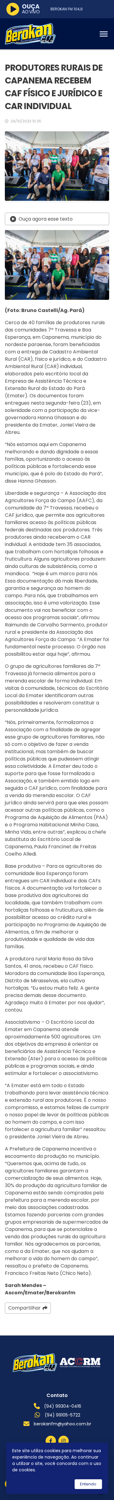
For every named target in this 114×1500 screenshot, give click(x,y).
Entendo (88, 1484)
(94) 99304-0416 (62, 1406)
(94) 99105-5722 (62, 1415)
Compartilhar (24, 1307)
